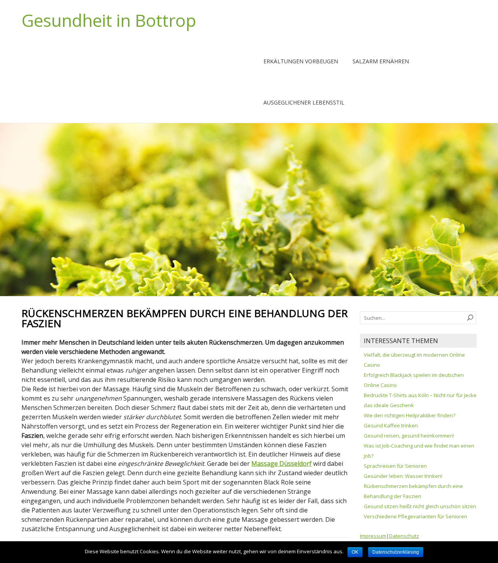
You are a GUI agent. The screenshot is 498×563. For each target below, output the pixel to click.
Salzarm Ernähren (380, 61)
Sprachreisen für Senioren (395, 465)
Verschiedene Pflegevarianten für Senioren (415, 516)
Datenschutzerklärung (395, 552)
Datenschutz (404, 535)
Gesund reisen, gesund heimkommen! (409, 435)
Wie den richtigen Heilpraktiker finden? (409, 415)
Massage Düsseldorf (281, 463)
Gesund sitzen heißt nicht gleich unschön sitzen (420, 506)
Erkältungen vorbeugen (300, 61)
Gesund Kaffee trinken (391, 425)
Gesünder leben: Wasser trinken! (403, 475)
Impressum (373, 535)
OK (355, 552)
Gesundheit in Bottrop (108, 20)
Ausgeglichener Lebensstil (303, 102)
